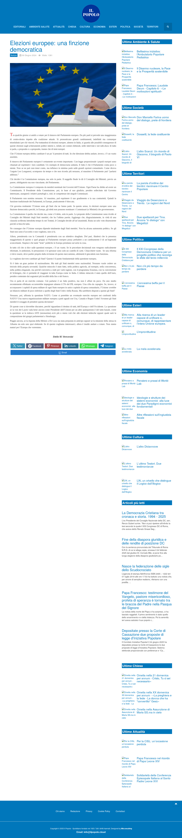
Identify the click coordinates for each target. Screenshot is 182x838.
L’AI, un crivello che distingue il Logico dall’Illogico (154, 481)
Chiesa (72, 26)
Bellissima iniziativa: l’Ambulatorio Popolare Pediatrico (150, 54)
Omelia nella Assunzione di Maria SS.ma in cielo (153, 710)
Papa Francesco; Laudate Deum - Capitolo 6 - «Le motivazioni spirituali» (152, 88)
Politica (125, 26)
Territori (152, 26)
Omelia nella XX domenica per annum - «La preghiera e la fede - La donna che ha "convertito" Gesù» (154, 696)
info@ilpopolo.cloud (95, 832)
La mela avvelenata (149, 349)
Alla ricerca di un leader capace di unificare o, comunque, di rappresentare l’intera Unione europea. (154, 319)
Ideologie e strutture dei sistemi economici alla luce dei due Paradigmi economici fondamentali (154, 402)
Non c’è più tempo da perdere (150, 267)
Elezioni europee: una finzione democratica (49, 45)
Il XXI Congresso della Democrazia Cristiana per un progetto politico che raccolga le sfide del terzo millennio (154, 253)
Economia (100, 26)
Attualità (59, 26)
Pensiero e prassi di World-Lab (153, 382)
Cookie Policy (104, 811)
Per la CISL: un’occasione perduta (152, 742)
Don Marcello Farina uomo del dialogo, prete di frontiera (154, 118)
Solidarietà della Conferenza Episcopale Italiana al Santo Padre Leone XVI (154, 778)
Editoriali (20, 26)
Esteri (113, 26)
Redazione (75, 811)
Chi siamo (60, 811)
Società (138, 26)
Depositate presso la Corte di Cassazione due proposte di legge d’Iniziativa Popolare (144, 634)
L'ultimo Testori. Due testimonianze (149, 464)
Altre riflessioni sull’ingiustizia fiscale (154, 416)
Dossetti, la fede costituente (153, 134)
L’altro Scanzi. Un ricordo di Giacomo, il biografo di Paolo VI (154, 154)
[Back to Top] (176, 804)
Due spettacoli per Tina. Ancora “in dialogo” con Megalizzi (151, 220)
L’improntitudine (146, 332)
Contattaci (120, 811)
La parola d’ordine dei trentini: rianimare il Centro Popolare (152, 186)
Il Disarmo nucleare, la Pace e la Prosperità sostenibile (153, 69)
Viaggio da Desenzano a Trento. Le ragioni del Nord (153, 201)
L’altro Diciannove (147, 446)
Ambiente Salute (39, 26)
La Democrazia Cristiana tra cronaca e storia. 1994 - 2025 (144, 514)
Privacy (89, 811)
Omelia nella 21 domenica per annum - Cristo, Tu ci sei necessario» (153, 678)
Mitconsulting (126, 828)
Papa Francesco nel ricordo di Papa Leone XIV (153, 759)
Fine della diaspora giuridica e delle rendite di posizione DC (144, 541)
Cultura (85, 26)
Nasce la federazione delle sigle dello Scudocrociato (145, 567)
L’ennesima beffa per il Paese (151, 284)
